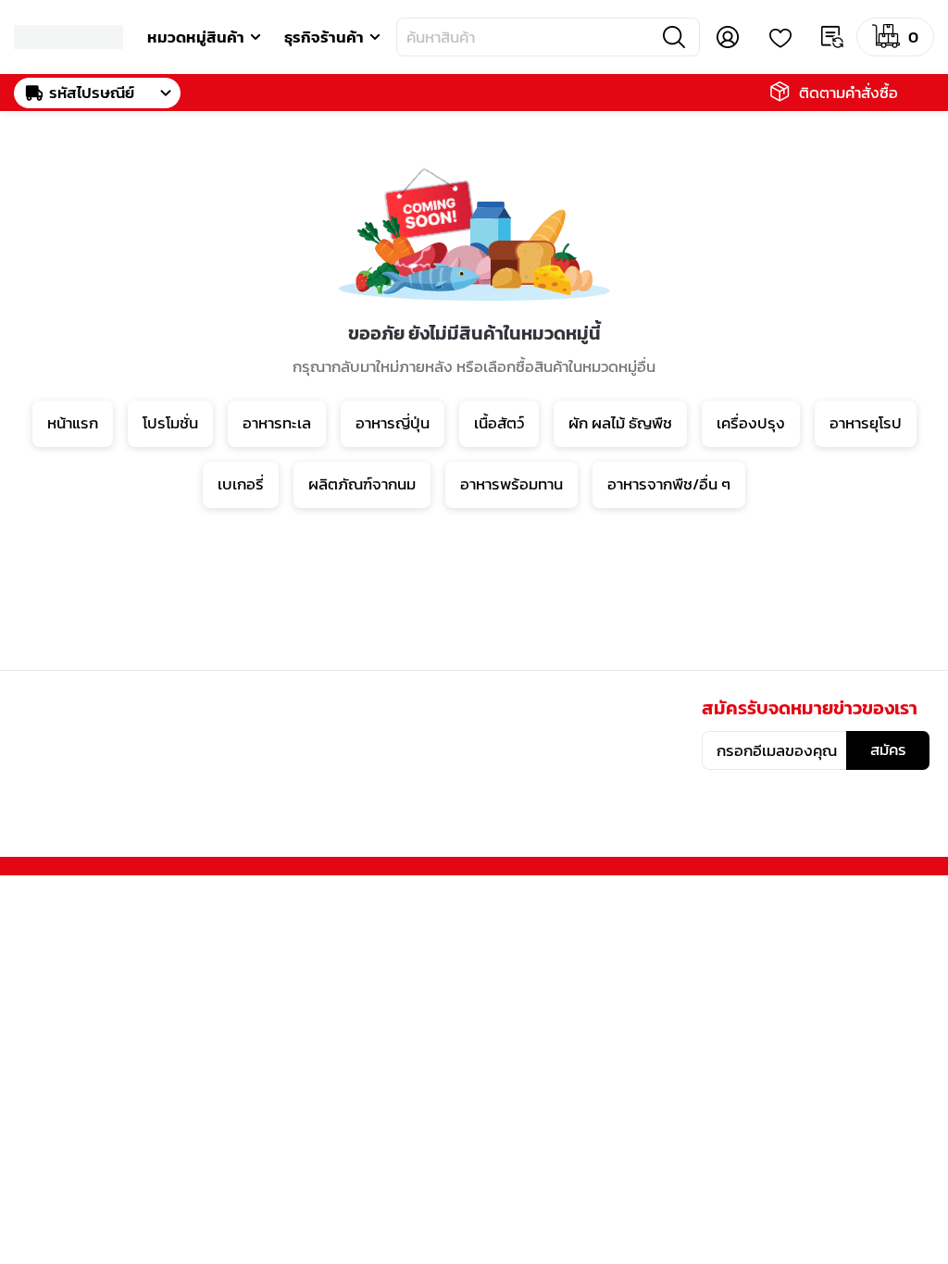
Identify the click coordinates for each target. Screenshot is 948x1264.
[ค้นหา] (674, 37)
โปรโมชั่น (170, 423)
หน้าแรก (72, 423)
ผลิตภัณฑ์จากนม (362, 484)
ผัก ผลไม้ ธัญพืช (620, 423)
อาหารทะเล (277, 423)
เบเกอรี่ (241, 484)
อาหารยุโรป (866, 423)
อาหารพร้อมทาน (511, 484)
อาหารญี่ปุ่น (393, 423)
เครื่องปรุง (751, 423)
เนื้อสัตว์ (499, 423)
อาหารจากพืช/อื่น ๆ (668, 484)
